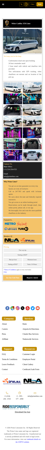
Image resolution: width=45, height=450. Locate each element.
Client (32, 4)
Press (4, 334)
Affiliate (5, 339)
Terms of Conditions (10, 270)
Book (39, 4)
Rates (25, 324)
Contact (5, 369)
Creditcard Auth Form (31, 369)
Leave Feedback (8, 364)
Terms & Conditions (9, 359)
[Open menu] (3, 4)
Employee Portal (29, 359)
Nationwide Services (30, 339)
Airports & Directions (31, 329)
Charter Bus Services (31, 334)
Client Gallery (28, 364)
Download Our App (22, 412)
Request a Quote (32, 278)
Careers (5, 329)
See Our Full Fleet (12, 278)
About (4, 324)
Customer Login (29, 354)
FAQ (5, 272)
